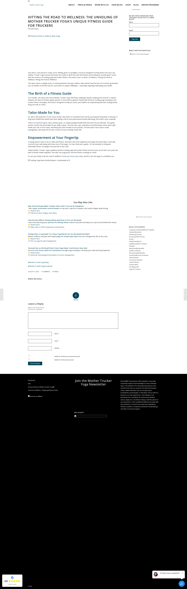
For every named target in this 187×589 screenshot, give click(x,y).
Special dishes (134, 258)
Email (57, 341)
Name (57, 334)
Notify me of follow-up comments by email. (67, 356)
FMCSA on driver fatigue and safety (44, 213)
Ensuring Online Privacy (137, 237)
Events (131, 239)
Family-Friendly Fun (135, 241)
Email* (131, 30)
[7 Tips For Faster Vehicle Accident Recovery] (1, 294)
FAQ (29, 384)
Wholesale (31, 380)
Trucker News (133, 265)
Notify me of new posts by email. (64, 360)
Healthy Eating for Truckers (138, 244)
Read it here (35, 211)
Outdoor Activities (135, 251)
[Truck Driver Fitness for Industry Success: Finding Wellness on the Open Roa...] (185, 294)
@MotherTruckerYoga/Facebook (40, 266)
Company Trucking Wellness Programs (141, 230)
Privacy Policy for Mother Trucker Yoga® (41, 387)
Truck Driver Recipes (136, 260)
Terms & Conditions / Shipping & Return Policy (43, 390)
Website (57, 348)
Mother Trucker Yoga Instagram (144, 217)
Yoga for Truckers (135, 269)
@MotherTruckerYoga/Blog (38, 262)
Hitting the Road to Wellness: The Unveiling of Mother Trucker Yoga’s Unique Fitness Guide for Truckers (73, 21)
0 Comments (45, 272)
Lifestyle (132, 246)
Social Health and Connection (138, 255)
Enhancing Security (135, 234)
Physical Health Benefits (137, 253)
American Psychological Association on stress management (52, 255)
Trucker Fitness (33, 29)
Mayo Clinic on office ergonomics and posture (47, 227)
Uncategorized (134, 267)
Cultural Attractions (135, 232)
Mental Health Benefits (136, 248)
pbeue (56, 272)
